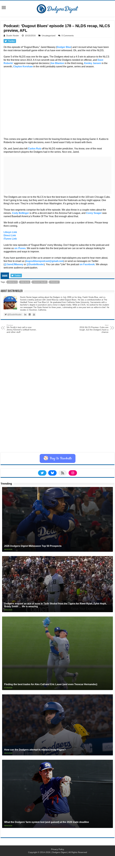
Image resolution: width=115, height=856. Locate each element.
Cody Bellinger (20, 213)
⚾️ (57, 458)
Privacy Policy (57, 849)
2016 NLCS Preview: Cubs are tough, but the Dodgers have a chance (94, 328)
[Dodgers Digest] (57, 8)
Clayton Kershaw (23, 66)
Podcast (55, 282)
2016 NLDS (25, 282)
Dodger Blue (64, 47)
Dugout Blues (39, 282)
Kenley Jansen (92, 63)
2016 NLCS (12, 282)
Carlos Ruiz (34, 148)
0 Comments (68, 35)
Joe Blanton (57, 63)
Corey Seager (94, 213)
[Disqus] (57, 414)
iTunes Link (10, 238)
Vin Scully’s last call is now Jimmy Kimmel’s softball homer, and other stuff (21, 328)
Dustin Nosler (12, 35)
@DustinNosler (35, 264)
